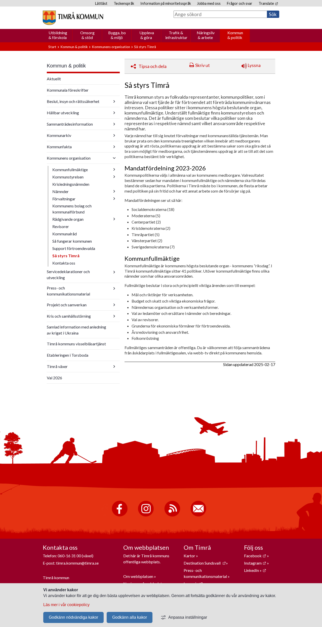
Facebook (255, 555)
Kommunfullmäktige (70, 169)
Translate (268, 3)
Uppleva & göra (146, 35)
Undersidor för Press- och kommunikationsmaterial (114, 288)
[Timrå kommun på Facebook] (119, 515)
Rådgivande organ (68, 219)
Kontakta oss (63, 263)
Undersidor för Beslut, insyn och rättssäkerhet (114, 101)
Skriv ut (202, 65)
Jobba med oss (209, 3)
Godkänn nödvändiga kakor (73, 617)
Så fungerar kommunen (72, 241)
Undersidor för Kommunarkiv (114, 135)
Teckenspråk (124, 3)
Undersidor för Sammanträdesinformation (114, 124)
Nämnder (60, 191)
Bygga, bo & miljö (117, 35)
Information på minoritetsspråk (165, 3)
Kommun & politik (235, 35)
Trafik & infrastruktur (176, 35)
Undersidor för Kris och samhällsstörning (114, 316)
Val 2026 (54, 377)
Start (52, 47)
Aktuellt (54, 78)
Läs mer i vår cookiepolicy (66, 605)
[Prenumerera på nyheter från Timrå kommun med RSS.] (172, 515)
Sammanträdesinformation (70, 124)
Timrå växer (57, 366)
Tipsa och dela (153, 66)
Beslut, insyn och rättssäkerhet (73, 101)
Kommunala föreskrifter (68, 90)
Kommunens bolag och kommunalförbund (72, 208)
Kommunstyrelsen (68, 176)
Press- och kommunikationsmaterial (68, 290)
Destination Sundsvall (205, 563)
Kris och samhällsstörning (69, 316)
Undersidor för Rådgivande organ (114, 219)
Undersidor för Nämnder (114, 191)
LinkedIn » (255, 570)
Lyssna (254, 65)
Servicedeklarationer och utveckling (68, 274)
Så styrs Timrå (65, 255)
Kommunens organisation (111, 47)
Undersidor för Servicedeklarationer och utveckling (114, 272)
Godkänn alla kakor (129, 617)
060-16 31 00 (69, 555)
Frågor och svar (239, 3)
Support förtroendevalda (73, 248)
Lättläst (101, 3)
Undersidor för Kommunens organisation (114, 158)
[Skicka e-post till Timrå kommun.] (198, 515)
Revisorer (60, 226)
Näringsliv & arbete (206, 35)
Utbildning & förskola (58, 35)
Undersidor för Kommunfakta (114, 146)
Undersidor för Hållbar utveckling (114, 112)
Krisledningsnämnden (70, 184)
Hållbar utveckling (63, 112)
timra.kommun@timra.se (77, 563)
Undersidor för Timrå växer (114, 366)
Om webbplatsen (138, 576)
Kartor (190, 555)
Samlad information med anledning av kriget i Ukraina (76, 329)
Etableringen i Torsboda (67, 355)
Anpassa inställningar (187, 617)
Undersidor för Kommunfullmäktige (114, 169)
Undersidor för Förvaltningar (114, 198)
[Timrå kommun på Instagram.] (146, 515)
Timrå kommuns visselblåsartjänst (76, 343)
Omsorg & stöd (87, 35)
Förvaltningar (63, 198)
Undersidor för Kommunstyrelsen (114, 176)
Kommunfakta (59, 146)
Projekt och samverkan (67, 304)
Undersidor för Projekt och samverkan (114, 304)
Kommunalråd (64, 233)
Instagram (255, 563)
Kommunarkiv (59, 135)
